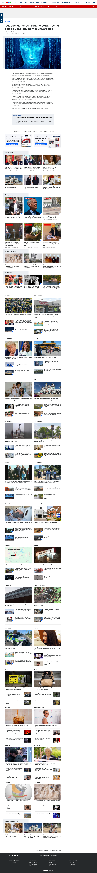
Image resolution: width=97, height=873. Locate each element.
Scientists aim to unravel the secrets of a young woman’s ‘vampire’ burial (12, 266)
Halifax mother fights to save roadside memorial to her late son (32, 244)
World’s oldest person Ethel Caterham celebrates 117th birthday (45, 763)
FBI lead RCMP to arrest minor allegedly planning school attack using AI (22, 405)
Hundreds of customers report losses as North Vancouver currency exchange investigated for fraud (46, 316)
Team (60, 850)
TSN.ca (51, 865)
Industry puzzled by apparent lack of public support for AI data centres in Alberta (52, 405)
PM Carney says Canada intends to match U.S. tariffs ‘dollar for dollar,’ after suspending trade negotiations (23, 321)
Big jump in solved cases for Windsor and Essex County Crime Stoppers (23, 618)
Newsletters (55, 850)
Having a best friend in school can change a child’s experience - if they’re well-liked (18, 399)
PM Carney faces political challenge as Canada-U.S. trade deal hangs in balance (32, 217)
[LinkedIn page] (17, 855)
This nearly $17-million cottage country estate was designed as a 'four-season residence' (51, 288)
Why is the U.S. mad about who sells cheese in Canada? (13, 835)
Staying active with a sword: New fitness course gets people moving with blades (23, 447)
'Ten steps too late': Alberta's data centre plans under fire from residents (12, 244)
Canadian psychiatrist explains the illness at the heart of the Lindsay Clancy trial (51, 167)
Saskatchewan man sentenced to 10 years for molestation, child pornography (23, 496)
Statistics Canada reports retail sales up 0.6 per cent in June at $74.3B (46, 688)
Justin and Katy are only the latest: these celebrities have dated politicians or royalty (31, 288)
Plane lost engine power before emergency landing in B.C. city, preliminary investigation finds (51, 330)
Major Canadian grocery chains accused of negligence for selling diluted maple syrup (52, 266)
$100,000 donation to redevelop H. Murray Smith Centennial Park (23, 610)
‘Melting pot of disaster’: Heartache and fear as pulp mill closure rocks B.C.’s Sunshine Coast (52, 618)
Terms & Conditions (33, 864)
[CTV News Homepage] (11, 2)
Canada (31, 2)
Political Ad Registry (33, 865)
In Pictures (44, 2)
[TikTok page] (12, 855)
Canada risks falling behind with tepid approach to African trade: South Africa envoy (52, 187)
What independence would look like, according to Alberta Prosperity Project (23, 364)
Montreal (7, 21)
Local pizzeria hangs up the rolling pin (44, 564)
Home (20, 2)
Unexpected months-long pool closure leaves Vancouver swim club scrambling (52, 323)
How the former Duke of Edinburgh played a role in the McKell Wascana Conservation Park (18, 482)
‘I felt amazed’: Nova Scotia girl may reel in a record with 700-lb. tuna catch (18, 440)
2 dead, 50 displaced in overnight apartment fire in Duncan (51, 610)
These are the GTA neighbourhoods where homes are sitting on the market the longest (18, 315)
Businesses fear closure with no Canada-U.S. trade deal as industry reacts (32, 187)
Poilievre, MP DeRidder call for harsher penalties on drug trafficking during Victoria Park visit (47, 482)
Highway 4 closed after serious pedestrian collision (18, 564)
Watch (37, 2)
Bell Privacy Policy (33, 862)
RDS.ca (71, 865)
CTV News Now (76, 2)
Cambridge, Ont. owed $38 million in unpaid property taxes (52, 216)
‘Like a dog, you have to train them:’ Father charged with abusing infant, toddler (52, 663)
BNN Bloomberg (52, 864)
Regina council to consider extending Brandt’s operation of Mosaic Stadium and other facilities (23, 488)
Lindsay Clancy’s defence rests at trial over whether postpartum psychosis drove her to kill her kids (47, 648)
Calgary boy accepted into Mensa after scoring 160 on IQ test (51, 244)
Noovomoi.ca (72, 864)
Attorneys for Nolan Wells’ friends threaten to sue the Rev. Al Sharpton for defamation (52, 655)
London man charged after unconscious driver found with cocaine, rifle (22, 577)
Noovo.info (71, 862)
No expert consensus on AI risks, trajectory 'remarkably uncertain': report (33, 122)
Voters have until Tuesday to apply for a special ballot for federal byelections (18, 688)
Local (25, 2)
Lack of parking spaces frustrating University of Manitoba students (46, 440)
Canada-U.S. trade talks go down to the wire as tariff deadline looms (13, 217)
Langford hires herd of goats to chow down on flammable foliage (46, 604)
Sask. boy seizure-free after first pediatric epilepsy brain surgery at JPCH (18, 523)
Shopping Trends (65, 2)
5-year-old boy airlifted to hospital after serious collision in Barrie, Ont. (17, 647)
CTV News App (39, 850)
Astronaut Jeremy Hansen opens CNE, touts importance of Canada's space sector (23, 661)
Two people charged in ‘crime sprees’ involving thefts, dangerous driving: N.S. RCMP (23, 454)
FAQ (50, 850)
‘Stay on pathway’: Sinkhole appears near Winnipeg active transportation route (52, 454)
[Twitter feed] (9, 855)
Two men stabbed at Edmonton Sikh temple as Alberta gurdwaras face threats (13, 187)
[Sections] (3, 2)
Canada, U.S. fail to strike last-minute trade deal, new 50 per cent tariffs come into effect (32, 167)
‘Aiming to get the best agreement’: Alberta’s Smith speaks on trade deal (18, 358)
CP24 (50, 862)
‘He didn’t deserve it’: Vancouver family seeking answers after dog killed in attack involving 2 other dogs (52, 837)
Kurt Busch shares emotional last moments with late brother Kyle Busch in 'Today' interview (18, 763)
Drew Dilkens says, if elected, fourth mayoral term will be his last (18, 604)
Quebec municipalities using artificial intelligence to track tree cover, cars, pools (34, 118)
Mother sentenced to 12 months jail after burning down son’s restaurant (32, 266)
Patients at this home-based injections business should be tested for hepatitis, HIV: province (52, 413)
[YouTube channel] (15, 855)
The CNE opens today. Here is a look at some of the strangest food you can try (13, 288)
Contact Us (46, 850)
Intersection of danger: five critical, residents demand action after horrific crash (23, 569)
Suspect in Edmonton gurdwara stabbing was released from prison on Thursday (46, 399)
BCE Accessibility (12, 862)
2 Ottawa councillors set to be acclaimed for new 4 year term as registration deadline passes (51, 362)
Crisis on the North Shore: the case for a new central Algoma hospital (45, 523)
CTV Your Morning (54, 2)
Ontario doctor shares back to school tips (45, 357)
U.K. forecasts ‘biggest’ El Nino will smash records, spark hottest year (17, 801)
